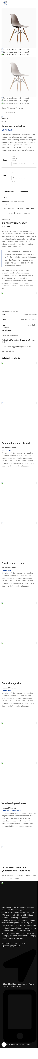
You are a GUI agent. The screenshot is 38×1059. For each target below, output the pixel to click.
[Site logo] (5, 3)
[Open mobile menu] (35, 3)
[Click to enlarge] (4, 1044)
